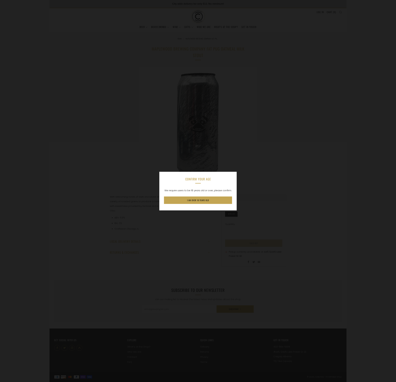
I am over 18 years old (198, 200)
